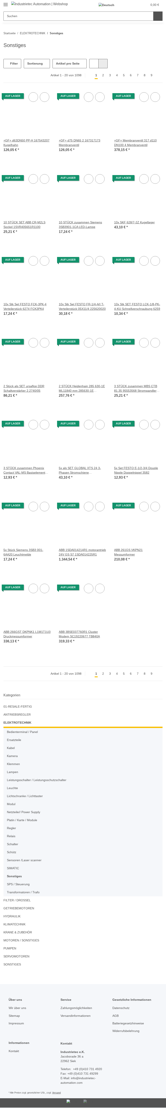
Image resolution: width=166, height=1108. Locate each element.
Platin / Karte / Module (22, 820)
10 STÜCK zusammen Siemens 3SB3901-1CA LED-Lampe (80, 225)
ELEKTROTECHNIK (17, 722)
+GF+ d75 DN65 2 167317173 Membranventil (79, 143)
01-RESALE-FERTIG (17, 706)
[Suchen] (158, 16)
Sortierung (35, 63)
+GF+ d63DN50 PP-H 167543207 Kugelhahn (26, 143)
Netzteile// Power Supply (23, 812)
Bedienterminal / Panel (22, 732)
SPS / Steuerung (18, 884)
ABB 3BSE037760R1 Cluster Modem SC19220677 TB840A (79, 634)
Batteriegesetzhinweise (128, 1023)
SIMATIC (13, 868)
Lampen (12, 772)
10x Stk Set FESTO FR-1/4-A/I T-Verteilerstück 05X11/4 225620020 (82, 306)
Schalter (12, 844)
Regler (11, 828)
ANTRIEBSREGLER (17, 714)
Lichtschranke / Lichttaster (25, 796)
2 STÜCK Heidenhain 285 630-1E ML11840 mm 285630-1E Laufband (82, 388)
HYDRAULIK (12, 916)
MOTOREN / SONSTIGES (21, 940)
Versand (56, 1092)
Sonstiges (14, 876)
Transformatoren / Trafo (23, 892)
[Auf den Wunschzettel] (44, 97)
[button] (127, 4)
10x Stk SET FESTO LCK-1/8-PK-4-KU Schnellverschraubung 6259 (137, 306)
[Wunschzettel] (136, 4)
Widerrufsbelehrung (125, 1031)
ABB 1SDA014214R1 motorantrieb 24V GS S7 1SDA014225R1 (82, 552)
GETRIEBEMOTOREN (18, 908)
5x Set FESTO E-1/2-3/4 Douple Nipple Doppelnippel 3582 (136, 470)
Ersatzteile (14, 740)
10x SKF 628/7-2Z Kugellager (134, 222)
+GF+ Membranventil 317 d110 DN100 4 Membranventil (135, 143)
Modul (11, 804)
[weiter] (159, 75)
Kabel (11, 748)
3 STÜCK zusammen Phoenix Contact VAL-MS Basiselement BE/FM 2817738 (24, 470)
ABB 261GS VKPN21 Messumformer (128, 552)
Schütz (11, 852)
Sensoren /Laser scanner (24, 860)
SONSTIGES (12, 964)
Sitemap (14, 1015)
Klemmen (13, 764)
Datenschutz (120, 1008)
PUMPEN (9, 948)
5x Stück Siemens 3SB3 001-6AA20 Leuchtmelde (23, 552)
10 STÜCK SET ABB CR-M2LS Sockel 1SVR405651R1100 (24, 225)
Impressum (16, 1023)
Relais (11, 836)
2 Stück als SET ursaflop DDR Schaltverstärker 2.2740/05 (23, 388)
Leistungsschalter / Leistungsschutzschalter (36, 780)
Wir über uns (17, 1008)
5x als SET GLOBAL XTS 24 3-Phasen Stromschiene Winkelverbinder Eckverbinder (80, 470)
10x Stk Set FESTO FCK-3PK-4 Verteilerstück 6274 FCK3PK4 (24, 306)
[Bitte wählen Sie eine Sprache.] (109, 5)
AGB (115, 1015)
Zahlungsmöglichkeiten (76, 1008)
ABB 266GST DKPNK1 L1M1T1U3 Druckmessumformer (27, 634)
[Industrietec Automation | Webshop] (39, 4)
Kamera (12, 756)
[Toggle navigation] (5, 2)
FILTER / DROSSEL (17, 900)
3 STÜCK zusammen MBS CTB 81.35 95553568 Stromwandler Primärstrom (135, 388)
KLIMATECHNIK (14, 924)
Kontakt (14, 1051)
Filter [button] (13, 63)
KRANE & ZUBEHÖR (17, 932)
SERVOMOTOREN (16, 956)
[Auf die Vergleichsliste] (33, 97)
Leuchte (12, 788)
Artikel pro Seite (68, 63)
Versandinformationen (76, 1015)
